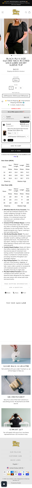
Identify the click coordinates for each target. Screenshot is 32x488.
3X (21, 88)
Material (16, 92)
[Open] (4, 484)
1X (11, 88)
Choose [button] (10, 140)
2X (16, 88)
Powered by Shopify (16, 483)
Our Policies (15, 452)
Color (16, 77)
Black (16, 80)
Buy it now (16, 150)
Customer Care (15, 456)
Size (16, 84)
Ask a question (16, 287)
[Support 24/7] (16, 417)
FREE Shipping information (16, 283)
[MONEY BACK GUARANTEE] (16, 354)
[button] (16, 117)
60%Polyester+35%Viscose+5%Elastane (16, 95)
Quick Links (16, 460)
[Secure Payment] (16, 385)
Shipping (9, 71)
